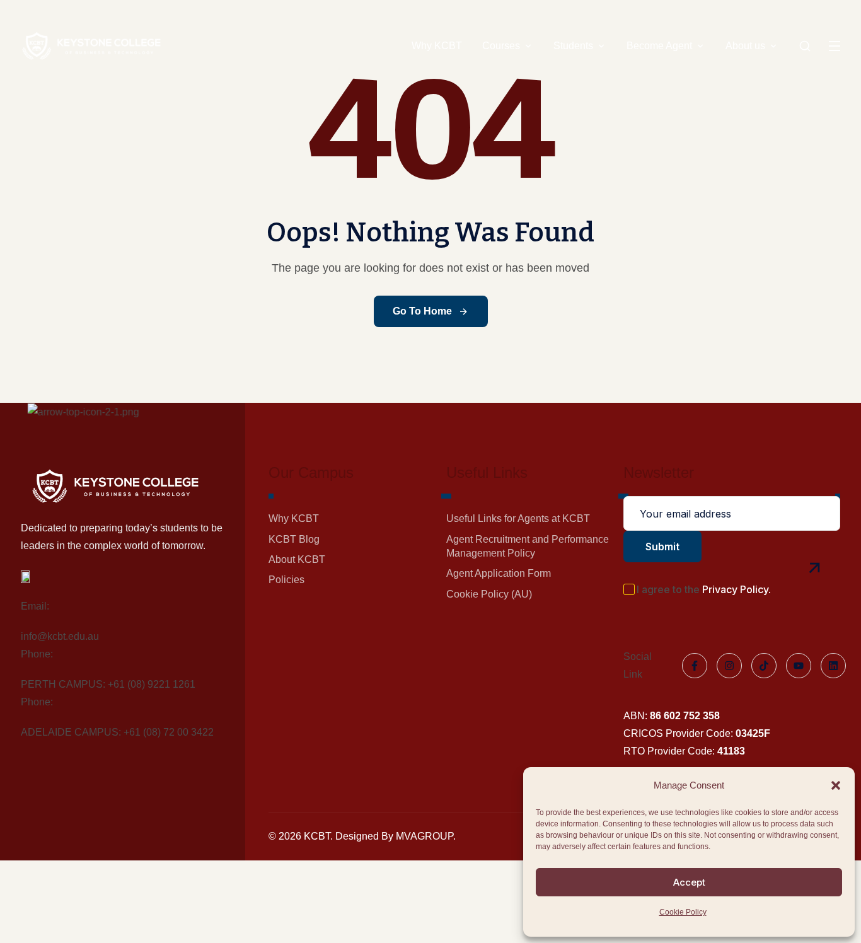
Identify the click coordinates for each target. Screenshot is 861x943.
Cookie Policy (683, 912)
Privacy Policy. (736, 590)
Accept (689, 882)
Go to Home (422, 311)
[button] (835, 785)
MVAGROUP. (426, 836)
